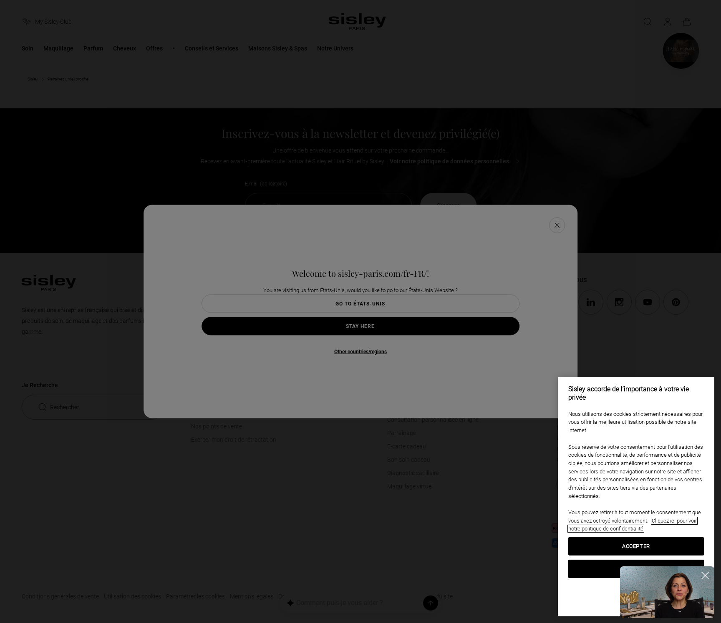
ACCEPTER (636, 546)
